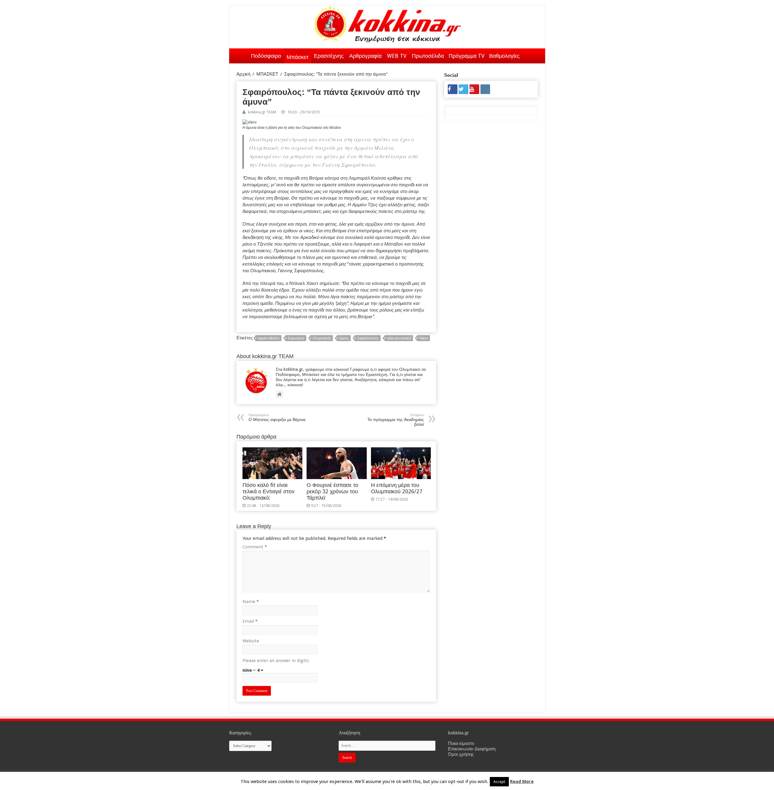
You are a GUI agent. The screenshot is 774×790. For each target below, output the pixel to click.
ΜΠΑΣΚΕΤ (267, 74)
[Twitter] (463, 89)
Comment (254, 547)
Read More (522, 781)
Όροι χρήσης (461, 754)
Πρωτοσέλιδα (428, 56)
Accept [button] (499, 781)
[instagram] (485, 89)
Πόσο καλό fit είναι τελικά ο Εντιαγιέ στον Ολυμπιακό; (268, 491)
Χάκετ (423, 338)
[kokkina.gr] (387, 23)
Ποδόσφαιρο (266, 56)
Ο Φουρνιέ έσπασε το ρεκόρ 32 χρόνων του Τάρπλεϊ (332, 491)
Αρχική (241, 54)
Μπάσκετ (297, 57)
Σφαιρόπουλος (368, 338)
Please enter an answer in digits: (276, 660)
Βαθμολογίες (504, 56)
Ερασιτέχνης (329, 56)
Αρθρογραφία (365, 56)
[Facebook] (452, 89)
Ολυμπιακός (322, 338)
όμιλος (344, 338)
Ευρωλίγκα (296, 338)
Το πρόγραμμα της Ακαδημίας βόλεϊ (395, 420)
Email (250, 621)
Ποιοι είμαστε (461, 743)
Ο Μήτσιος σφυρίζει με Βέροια (277, 417)
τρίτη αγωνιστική (399, 338)
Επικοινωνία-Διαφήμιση (472, 749)
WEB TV (396, 56)
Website (250, 641)
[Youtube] (474, 89)
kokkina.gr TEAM (262, 112)
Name (250, 601)
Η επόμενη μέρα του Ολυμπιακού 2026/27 (396, 488)
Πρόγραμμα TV (466, 56)
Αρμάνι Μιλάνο (268, 338)
